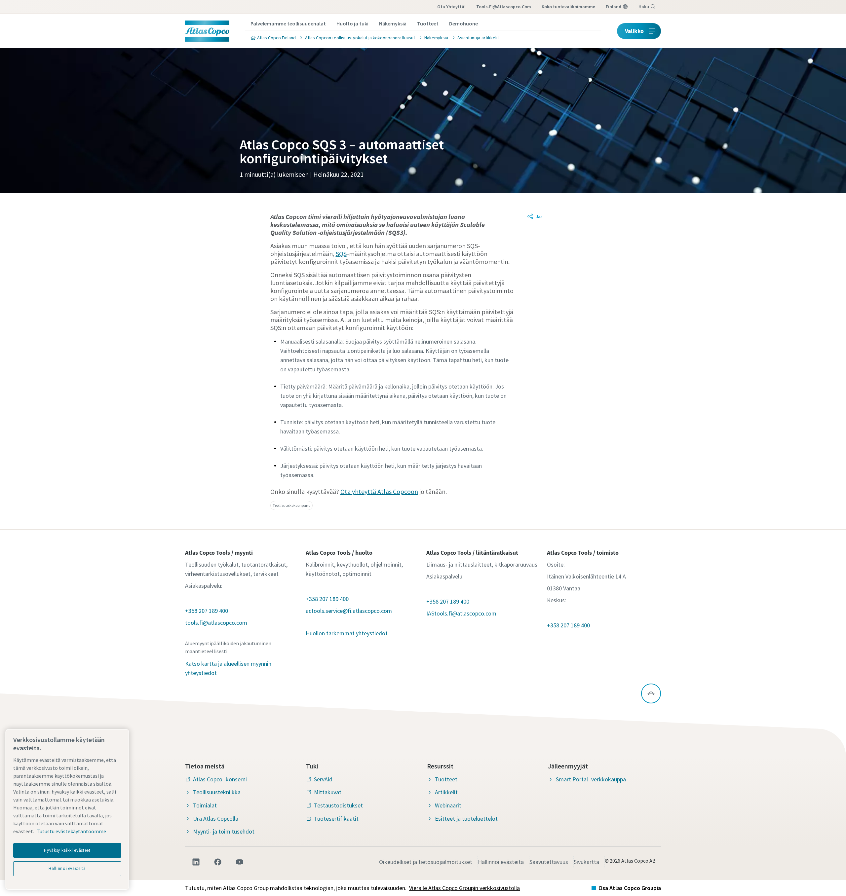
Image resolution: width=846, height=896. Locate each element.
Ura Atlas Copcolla (215, 818)
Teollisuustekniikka (217, 792)
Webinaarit (448, 805)
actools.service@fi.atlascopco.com (349, 611)
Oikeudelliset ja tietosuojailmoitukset (425, 862)
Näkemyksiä (392, 23)
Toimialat (205, 805)
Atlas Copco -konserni (220, 779)
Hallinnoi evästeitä (501, 862)
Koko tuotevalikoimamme (568, 7)
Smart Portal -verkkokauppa (591, 779)
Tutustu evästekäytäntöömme (71, 831)
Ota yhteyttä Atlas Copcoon (379, 491)
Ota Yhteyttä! (451, 7)
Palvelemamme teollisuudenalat (288, 23)
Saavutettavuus (548, 862)
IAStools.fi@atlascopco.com (461, 613)
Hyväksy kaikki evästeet (67, 850)
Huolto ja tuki (352, 23)
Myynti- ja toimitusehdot (223, 831)
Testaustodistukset (338, 805)
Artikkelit (446, 792)
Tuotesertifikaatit (336, 818)
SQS (341, 253)
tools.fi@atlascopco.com (503, 7)
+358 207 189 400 (206, 611)
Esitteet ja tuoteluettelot (466, 818)
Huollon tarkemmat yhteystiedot (347, 633)
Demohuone (463, 23)
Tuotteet (428, 23)
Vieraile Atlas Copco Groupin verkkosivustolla (464, 888)
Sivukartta (586, 862)
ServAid (323, 779)
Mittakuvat (327, 792)
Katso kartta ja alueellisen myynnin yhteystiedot (228, 668)
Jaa (539, 216)
